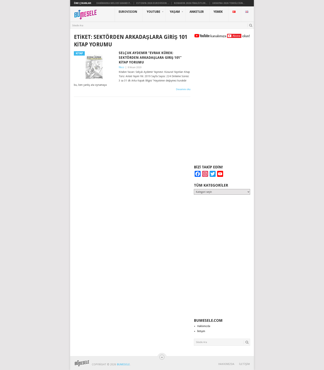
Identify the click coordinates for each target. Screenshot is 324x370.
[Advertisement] (222, 103)
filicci (121, 67)
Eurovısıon (128, 12)
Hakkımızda (203, 326)
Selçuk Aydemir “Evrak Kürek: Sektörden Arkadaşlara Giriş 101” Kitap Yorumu (150, 57)
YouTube (153, 12)
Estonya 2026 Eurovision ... (152, 3)
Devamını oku (183, 89)
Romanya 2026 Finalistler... (190, 3)
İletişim (201, 331)
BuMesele (123, 364)
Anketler (197, 12)
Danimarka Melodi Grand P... (113, 3)
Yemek (218, 12)
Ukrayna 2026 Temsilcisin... (228, 3)
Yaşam (175, 12)
